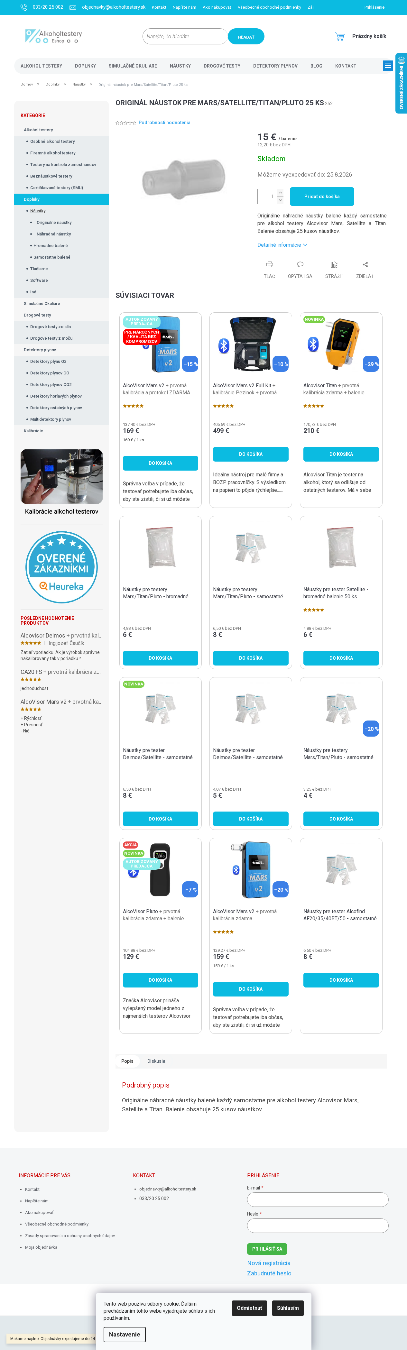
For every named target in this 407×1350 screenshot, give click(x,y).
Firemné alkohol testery (52, 153)
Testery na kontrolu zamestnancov (63, 164)
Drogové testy (37, 315)
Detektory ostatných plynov (56, 407)
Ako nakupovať (217, 7)
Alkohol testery (38, 129)
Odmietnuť (249, 1308)
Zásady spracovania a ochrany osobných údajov (70, 1235)
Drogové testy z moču (51, 338)
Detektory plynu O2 (48, 361)
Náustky (37, 210)
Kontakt (159, 7)
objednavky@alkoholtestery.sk (167, 1189)
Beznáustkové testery (51, 176)
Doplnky (31, 199)
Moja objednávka (41, 1247)
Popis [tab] (127, 1061)
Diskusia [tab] (156, 1061)
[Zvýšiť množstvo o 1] (280, 193)
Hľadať (246, 37)
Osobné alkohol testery (52, 141)
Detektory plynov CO (49, 373)
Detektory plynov (40, 349)
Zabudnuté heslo (269, 1273)
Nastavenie (124, 1334)
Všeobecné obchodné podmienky (269, 7)
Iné (33, 291)
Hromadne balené (50, 245)
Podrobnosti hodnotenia (164, 122)
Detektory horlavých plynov (56, 396)
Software (39, 280)
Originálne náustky (54, 222)
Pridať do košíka (322, 196)
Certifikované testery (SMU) (56, 187)
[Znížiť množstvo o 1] (280, 200)
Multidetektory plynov (50, 419)
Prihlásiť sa (267, 1249)
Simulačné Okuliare (42, 303)
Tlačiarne (39, 268)
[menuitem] (41, 66)
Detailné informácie (279, 245)
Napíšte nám (184, 7)
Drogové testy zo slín (50, 326)
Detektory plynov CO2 (50, 384)
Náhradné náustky (54, 234)
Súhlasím (288, 1308)
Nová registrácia (269, 1263)
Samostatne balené (51, 257)
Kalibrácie (33, 430)
